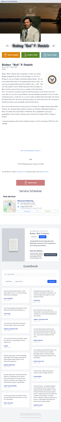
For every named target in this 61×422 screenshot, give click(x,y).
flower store (45, 172)
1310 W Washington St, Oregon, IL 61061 (31, 208)
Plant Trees (47, 211)
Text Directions (27, 211)
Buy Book (42, 237)
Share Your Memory (50, 254)
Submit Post (52, 281)
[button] (10, 204)
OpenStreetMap (32, 417)
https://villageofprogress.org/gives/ (31, 150)
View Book (34, 237)
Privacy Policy (26, 415)
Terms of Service (35, 415)
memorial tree (21, 172)
